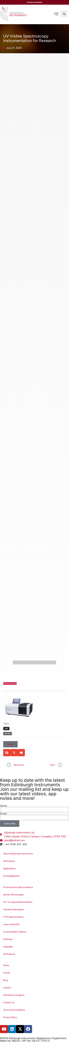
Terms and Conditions (14, 1010)
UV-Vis (7, 734)
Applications (9, 868)
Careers (7, 987)
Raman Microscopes (13, 894)
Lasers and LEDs (11, 924)
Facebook (12, 633)
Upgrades (8, 946)
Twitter (59, 629)
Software (8, 939)
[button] (64, 14)
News (6, 965)
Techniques (9, 861)
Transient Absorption (13, 909)
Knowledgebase (11, 876)
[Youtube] (4, 1029)
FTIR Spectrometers (13, 917)
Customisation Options (14, 931)
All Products (9, 954)
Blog (5, 980)
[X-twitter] (20, 1029)
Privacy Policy (10, 1017)
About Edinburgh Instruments (18, 853)
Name (3, 805)
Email (3, 813)
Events (6, 972)
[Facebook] (28, 1029)
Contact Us (9, 1002)
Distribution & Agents (14, 995)
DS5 (39, 597)
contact (31, 601)
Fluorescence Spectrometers (18, 887)
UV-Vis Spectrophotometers (17, 902)
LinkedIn (49, 629)
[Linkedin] (12, 1029)
